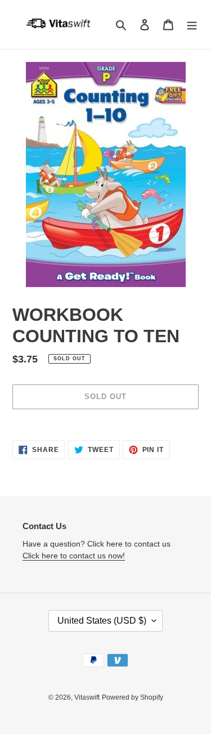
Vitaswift (87, 697)
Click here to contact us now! (74, 555)
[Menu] (192, 24)
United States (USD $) (101, 620)
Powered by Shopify (132, 697)
